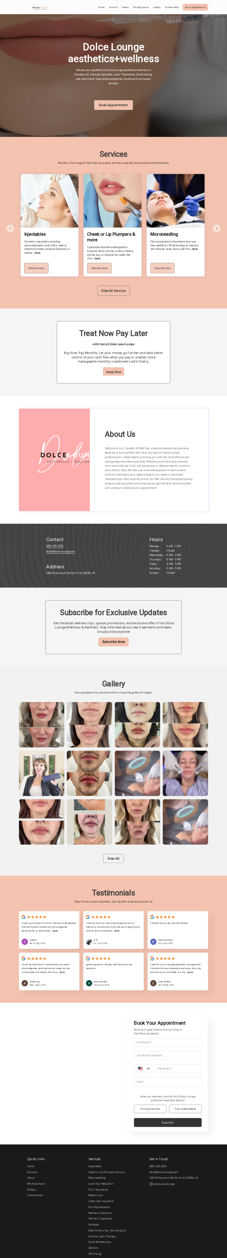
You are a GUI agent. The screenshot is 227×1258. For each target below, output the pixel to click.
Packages (93, 1224)
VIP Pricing (94, 1254)
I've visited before (185, 1109)
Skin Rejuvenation (99, 1207)
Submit (168, 1122)
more (55, 930)
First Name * (144, 1042)
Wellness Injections (100, 1213)
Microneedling (97, 1178)
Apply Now (113, 371)
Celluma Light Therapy (102, 1236)
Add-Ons (93, 1248)
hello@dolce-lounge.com (60, 551)
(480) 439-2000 (55, 546)
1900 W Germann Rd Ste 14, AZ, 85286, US (70, 573)
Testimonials (172, 7)
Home (101, 7)
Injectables (95, 1166)
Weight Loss (95, 1195)
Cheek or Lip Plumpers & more (106, 1172)
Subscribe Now (113, 642)
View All (113, 858)
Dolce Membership (99, 1242)
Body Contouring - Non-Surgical (107, 1230)
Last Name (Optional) (149, 1056)
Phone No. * (165, 1069)
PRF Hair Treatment (100, 1218)
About (125, 7)
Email (140, 1082)
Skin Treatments (98, 1189)
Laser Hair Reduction (100, 1184)
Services (113, 7)
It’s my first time (150, 1109)
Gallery (156, 7)
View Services (36, 268)
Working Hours (141, 7)
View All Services (113, 290)
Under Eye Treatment (101, 1201)
